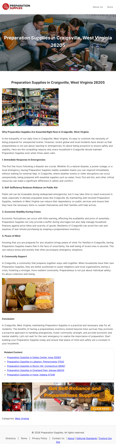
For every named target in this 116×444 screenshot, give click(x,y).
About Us (98, 7)
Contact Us (58, 438)
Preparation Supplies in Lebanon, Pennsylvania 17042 (35, 361)
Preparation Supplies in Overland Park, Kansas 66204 (35, 370)
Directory (11, 438)
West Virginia (22, 418)
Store (110, 7)
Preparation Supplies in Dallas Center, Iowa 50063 (34, 357)
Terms (24, 438)
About (71, 438)
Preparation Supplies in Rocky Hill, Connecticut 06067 (36, 366)
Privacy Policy (39, 438)
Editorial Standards (87, 438)
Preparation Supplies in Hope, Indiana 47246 (31, 374)
